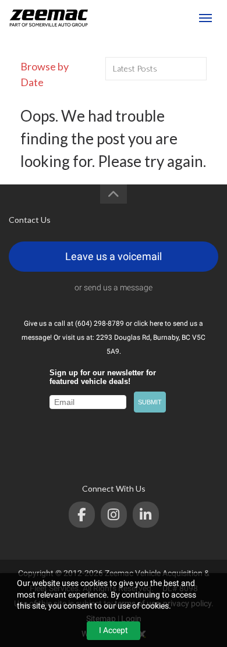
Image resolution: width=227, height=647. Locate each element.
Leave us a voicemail (113, 256)
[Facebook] (82, 515)
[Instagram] (114, 515)
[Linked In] (146, 515)
